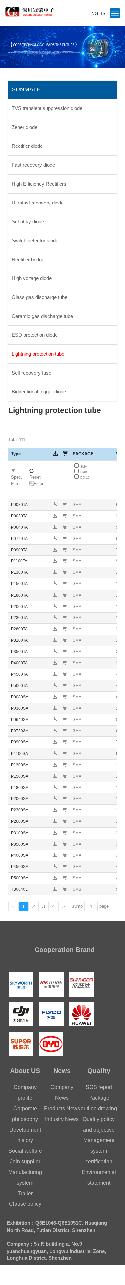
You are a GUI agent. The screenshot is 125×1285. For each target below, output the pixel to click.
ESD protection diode (35, 335)
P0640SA (19, 719)
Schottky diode (28, 221)
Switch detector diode (35, 240)
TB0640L (19, 889)
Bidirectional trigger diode (39, 391)
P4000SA (19, 855)
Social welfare (25, 1151)
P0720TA (19, 538)
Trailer (25, 1193)
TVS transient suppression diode (47, 108)
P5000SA (19, 878)
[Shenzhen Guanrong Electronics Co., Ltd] (31, 9)
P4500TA (19, 674)
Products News (62, 1108)
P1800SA (19, 787)
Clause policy (25, 1204)
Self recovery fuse (31, 373)
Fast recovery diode (33, 165)
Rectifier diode (27, 146)
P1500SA (19, 776)
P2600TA (19, 629)
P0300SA (19, 708)
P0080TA (19, 504)
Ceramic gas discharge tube (42, 316)
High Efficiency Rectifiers (39, 184)
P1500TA (19, 583)
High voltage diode (32, 278)
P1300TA (19, 572)
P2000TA (19, 606)
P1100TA (19, 561)
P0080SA (19, 697)
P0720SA (19, 731)
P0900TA (19, 550)
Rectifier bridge (28, 259)
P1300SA (19, 765)
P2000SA (19, 798)
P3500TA (19, 651)
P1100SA (19, 753)
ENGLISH (98, 13)
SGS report (99, 1087)
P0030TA (19, 516)
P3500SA (19, 844)
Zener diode (24, 127)
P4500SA (19, 866)
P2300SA (19, 810)
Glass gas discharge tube (39, 297)
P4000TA (19, 663)
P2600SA (19, 821)
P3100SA (19, 833)
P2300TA (19, 617)
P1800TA (19, 595)
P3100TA (19, 640)
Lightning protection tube (38, 354)
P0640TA (19, 527)
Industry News (62, 1119)
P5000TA (19, 685)
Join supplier (25, 1161)
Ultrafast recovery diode (38, 202)
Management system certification (98, 1151)
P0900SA (19, 742)
